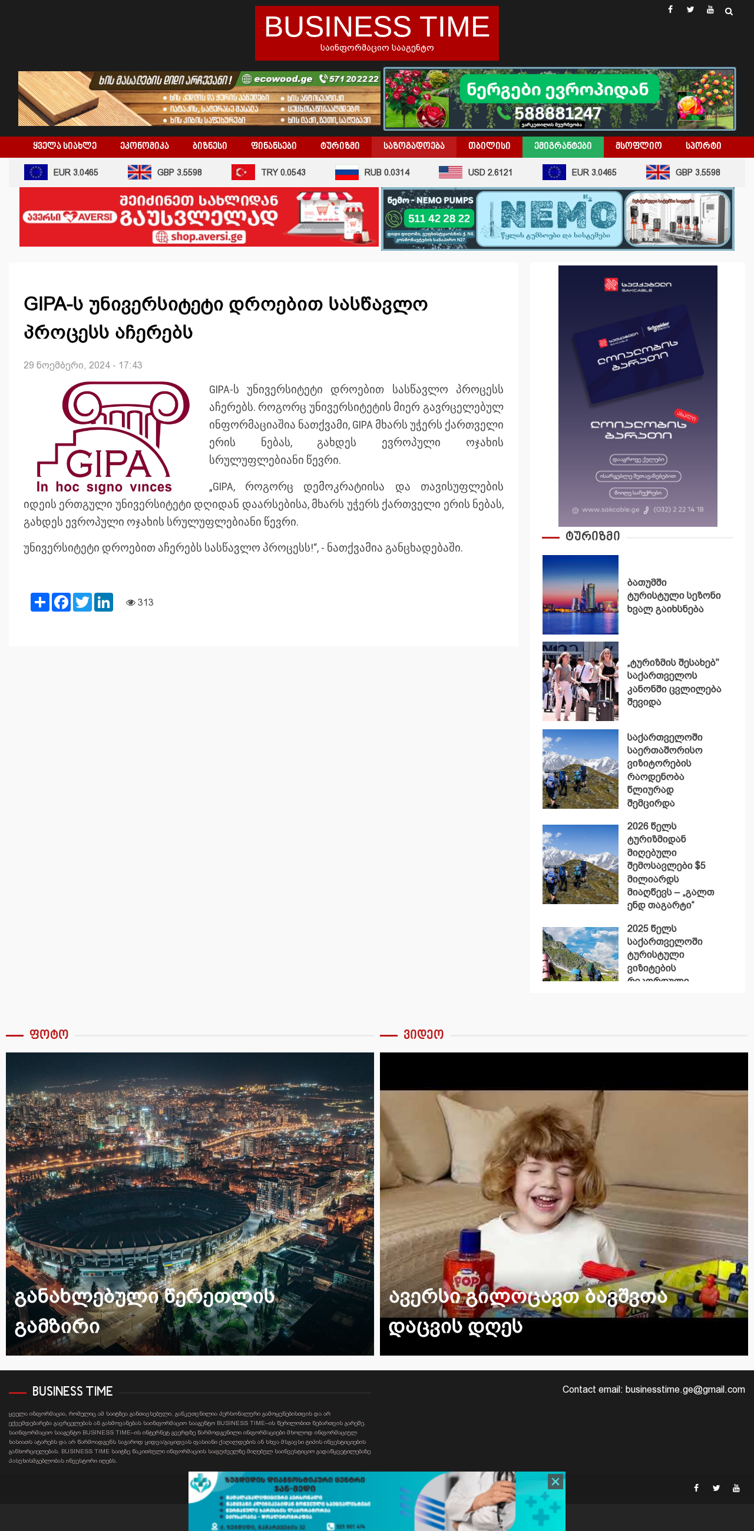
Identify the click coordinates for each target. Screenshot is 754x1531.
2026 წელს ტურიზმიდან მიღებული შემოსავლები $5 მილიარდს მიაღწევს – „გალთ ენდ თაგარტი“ (581, 864)
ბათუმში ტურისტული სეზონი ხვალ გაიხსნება (581, 595)
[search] (729, 11)
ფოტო (49, 1035)
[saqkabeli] (637, 395)
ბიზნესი (210, 146)
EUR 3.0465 (571, 172)
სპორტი (704, 146)
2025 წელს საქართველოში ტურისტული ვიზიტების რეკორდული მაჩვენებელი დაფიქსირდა (581, 967)
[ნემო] (558, 218)
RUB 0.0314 (364, 172)
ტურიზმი (340, 146)
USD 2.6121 (467, 172)
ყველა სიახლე (65, 146)
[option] (637, 597)
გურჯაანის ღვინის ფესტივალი (190, 1204)
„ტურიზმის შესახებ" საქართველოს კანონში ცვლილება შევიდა (581, 681)
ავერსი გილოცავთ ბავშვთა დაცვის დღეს (564, 1204)
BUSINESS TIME (377, 26)
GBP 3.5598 (156, 172)
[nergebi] (559, 97)
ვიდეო (424, 1035)
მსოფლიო (639, 146)
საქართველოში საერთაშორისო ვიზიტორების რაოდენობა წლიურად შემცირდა (581, 769)
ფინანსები (274, 146)
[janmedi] (377, 1502)
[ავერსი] (199, 216)
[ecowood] (200, 97)
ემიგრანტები (563, 146)
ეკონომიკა (144, 146)
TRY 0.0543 (260, 172)
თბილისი (489, 146)
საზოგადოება (414, 146)
